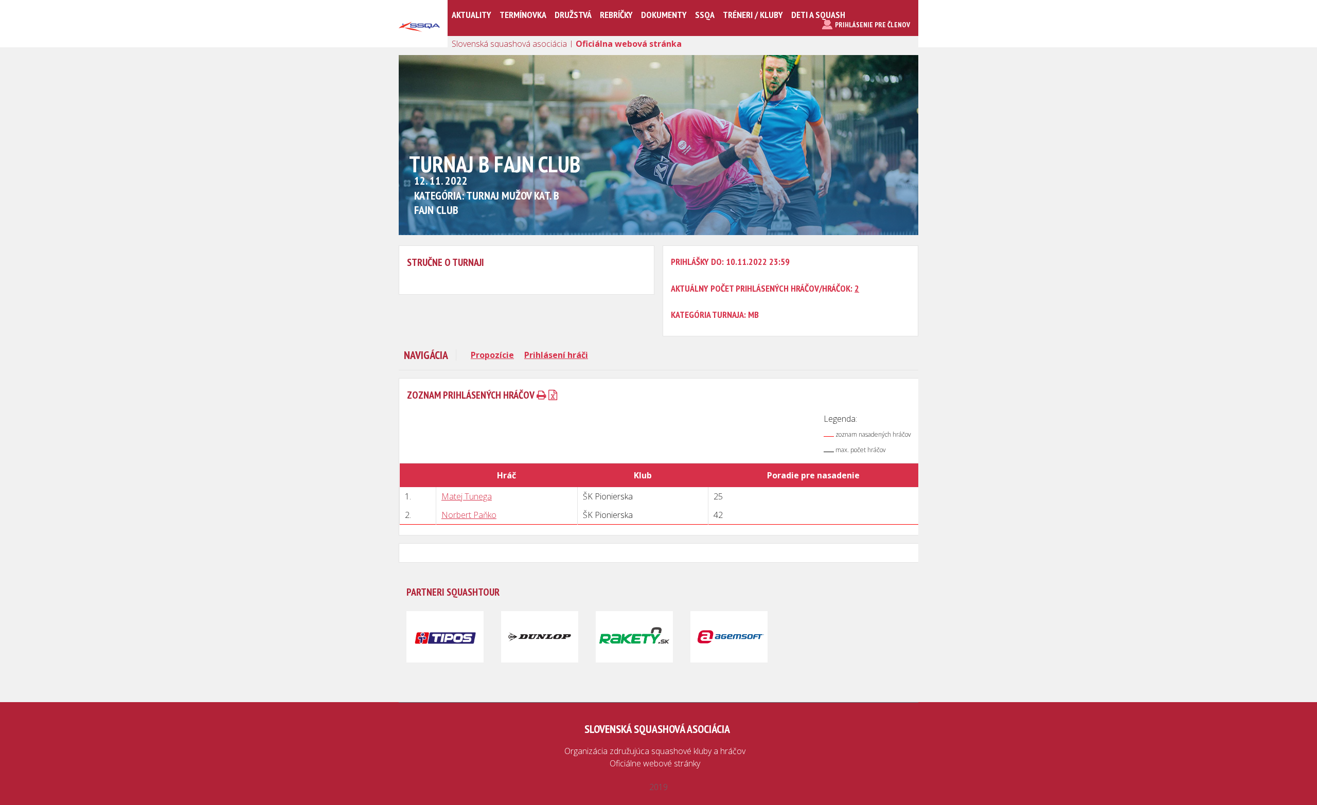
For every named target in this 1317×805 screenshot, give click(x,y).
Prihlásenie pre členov (872, 24)
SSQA (705, 15)
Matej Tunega (466, 496)
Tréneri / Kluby (753, 15)
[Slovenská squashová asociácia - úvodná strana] (419, 43)
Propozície (492, 355)
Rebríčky (616, 15)
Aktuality (471, 15)
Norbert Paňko (468, 515)
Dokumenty (664, 15)
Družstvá (573, 15)
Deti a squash (818, 15)
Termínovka (523, 15)
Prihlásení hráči (556, 355)
